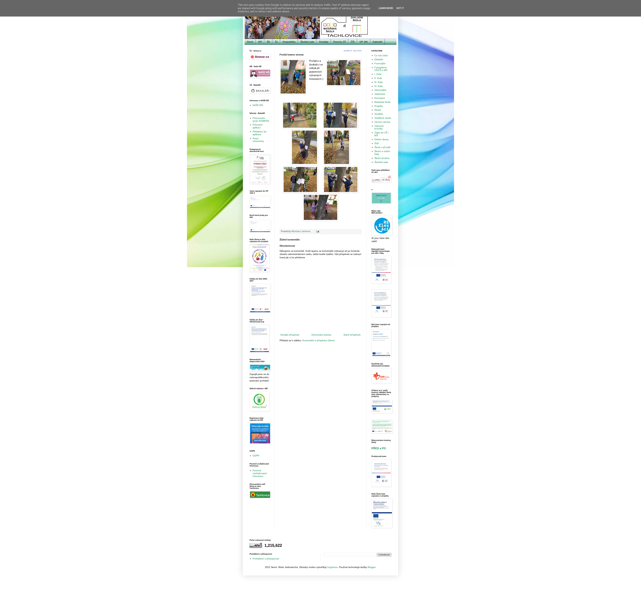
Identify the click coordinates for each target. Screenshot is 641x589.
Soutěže (378, 114)
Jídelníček (379, 94)
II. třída (378, 78)
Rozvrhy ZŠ (339, 41)
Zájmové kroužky (379, 127)
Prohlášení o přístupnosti (266, 558)
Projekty (378, 106)
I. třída (377, 74)
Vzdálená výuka (382, 118)
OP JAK (364, 41)
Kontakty (323, 41)
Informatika (380, 90)
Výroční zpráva (382, 122)
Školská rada (307, 41)
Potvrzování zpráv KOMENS (261, 119)
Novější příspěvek (289, 334)
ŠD (268, 41)
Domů (250, 41)
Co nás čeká (381, 55)
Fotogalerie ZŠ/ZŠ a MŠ (380, 69)
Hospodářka (289, 41)
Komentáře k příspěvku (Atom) (318, 340)
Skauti (377, 110)
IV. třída (378, 86)
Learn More (386, 8)
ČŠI (353, 41)
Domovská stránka (321, 334)
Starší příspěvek (352, 334)
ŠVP (376, 143)
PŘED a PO (378, 448)
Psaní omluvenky (258, 140)
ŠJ (276, 41)
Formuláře (379, 63)
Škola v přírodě (382, 147)
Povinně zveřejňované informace (260, 473)
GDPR (256, 455)
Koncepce (379, 98)
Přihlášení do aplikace (259, 133)
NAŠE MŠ (258, 105)
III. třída (378, 82)
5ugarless (332, 567)
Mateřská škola (382, 102)
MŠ (260, 41)
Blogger (372, 567)
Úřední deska (381, 139)
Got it (400, 8)
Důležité (378, 59)
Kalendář (377, 41)
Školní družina (381, 158)
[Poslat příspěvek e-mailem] (317, 231)
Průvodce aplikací (258, 126)
